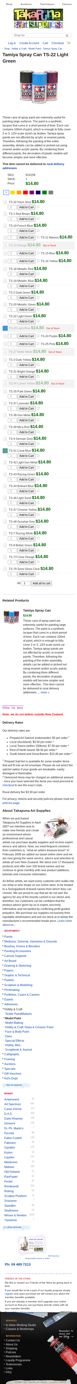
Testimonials (14, 1364)
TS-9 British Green (20, 545)
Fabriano (10, 1142)
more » (45, 692)
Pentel (8, 1181)
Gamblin (9, 1147)
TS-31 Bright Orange (22, 371)
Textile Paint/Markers (18, 1013)
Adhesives (11, 1004)
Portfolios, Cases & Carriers (22, 994)
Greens (45, 192)
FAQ (8, 1372)
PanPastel (11, 1176)
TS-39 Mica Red (19, 427)
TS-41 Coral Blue (20, 450)
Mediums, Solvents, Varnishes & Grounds (30, 941)
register (9, 1293)
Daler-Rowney (13, 1118)
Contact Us (13, 1340)
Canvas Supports (15, 955)
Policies (11, 1352)
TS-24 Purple (49, 336)
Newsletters (13, 1356)
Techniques (47, 4)
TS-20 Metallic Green (22, 304)
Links (9, 1368)
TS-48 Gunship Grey (22, 521)
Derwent (9, 1123)
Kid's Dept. (11, 1078)
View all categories (14, 1085)
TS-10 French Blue (21, 225)
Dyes (8, 1036)
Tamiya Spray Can (52, 48)
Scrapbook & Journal (18, 1049)
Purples (32, 192)
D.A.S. (8, 1113)
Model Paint (34, 48)
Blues (39, 192)
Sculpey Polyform (15, 1195)
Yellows (13, 192)
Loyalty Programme (18, 1360)
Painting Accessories (17, 951)
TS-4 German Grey (21, 438)
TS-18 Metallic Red (21, 268)
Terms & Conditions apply (19, 1312)
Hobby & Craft (19, 48)
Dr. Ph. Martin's (13, 1128)
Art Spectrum (12, 1104)
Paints (8, 936)
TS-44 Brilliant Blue (21, 486)
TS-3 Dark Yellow (20, 359)
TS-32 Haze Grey (20, 202)
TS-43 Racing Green (22, 474)
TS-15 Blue (48, 253)
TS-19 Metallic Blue (21, 280)
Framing (9, 1059)
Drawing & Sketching (17, 965)
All (6, 192)
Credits (64, 1381)
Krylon (8, 1152)
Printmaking (12, 989)
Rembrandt (11, 1186)
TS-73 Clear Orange (22, 557)
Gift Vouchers (12, 1073)
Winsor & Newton (15, 1215)
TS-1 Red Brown (19, 213)
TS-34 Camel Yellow (22, 383)
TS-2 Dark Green (19, 292)
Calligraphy (11, 1054)
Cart (45, 43)
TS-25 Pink (48, 344)
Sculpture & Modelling (18, 985)
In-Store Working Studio (21, 1325)
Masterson (11, 1162)
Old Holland (12, 1171)
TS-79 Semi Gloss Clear (24, 568)
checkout (8, 785)
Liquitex (9, 1157)
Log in (12, 43)
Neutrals (51, 192)
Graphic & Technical (17, 975)
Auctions (26, 4)
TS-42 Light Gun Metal (23, 462)
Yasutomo (10, 1220)
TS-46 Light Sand (20, 498)
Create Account (29, 43)
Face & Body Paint (17, 1031)
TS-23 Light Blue (19, 328)
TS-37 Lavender (19, 403)
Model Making (14, 1022)
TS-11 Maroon (50, 237)
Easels (8, 999)
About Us (12, 1344)
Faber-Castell (13, 1137)
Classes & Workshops (20, 1328)
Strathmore (11, 1210)
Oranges (19, 192)
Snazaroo (10, 1200)
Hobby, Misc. (13, 1045)
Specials (9, 1068)
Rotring (9, 1191)
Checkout (58, 43)
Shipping (11, 1348)
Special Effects (14, 1040)
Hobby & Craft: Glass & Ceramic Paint (29, 1027)
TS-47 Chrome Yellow (23, 509)
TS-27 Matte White (20, 351)
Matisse (9, 1166)
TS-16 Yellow (49, 261)
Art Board (10, 960)
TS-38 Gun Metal (19, 415)
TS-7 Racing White (21, 533)
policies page (11, 802)
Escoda (9, 1133)
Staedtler (10, 1205)
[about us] (56, 839)
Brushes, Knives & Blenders (22, 946)
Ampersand (11, 1099)
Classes (67, 4)
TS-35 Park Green (20, 391)
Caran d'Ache (13, 1109)
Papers (8, 970)
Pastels (9, 980)
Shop (9, 4)
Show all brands (14, 1227)
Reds (26, 192)
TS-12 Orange (18, 245)
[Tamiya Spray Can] (11, 617)
